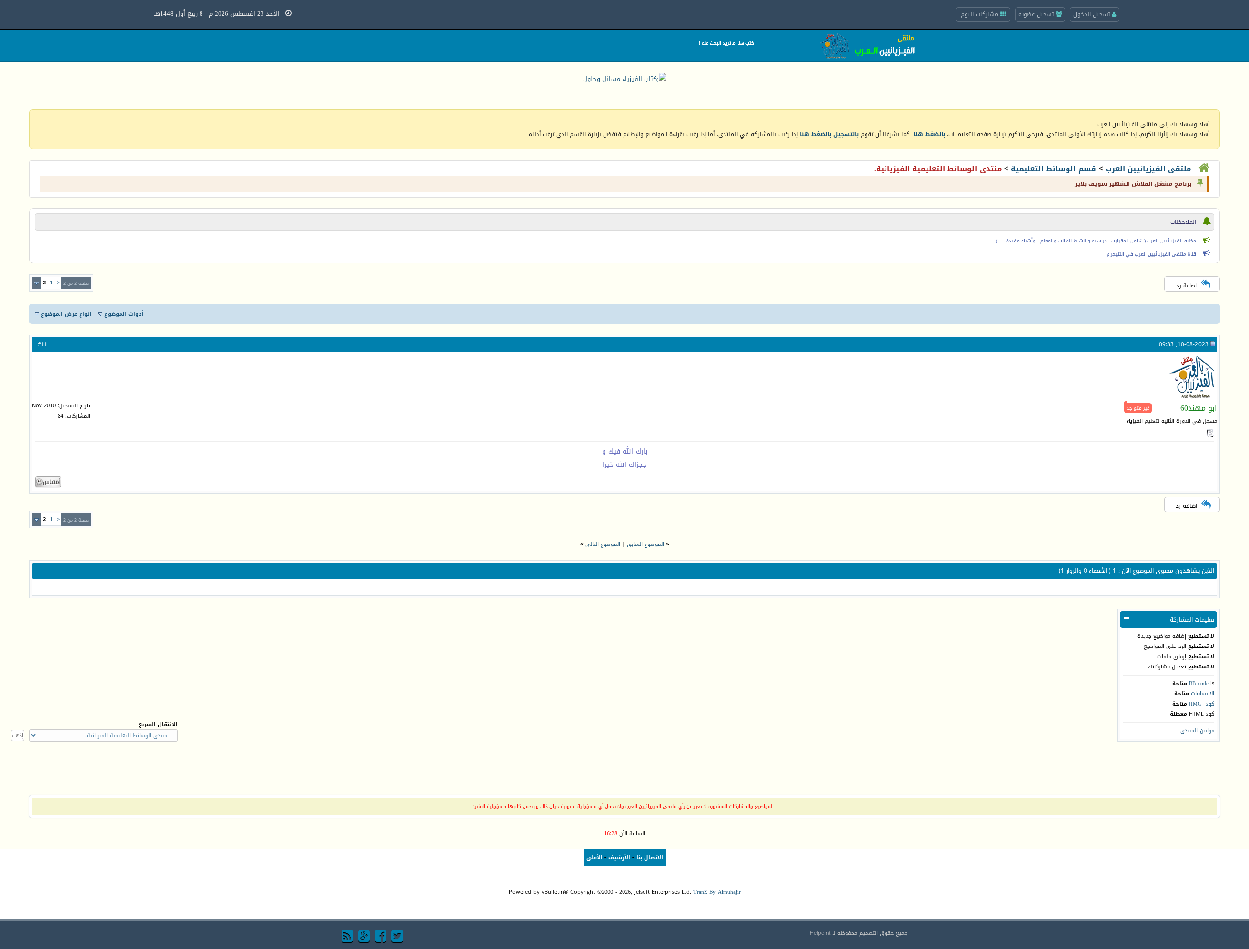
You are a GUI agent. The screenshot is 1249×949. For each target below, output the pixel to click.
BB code (1199, 683)
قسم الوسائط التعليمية (1053, 169)
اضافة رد (1186, 286)
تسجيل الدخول (1092, 14)
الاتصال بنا (649, 857)
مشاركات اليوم (980, 14)
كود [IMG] (1201, 704)
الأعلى (594, 857)
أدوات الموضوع (124, 314)
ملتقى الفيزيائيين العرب (1148, 169)
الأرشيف (619, 857)
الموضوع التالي (602, 544)
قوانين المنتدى (1197, 731)
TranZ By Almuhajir (717, 892)
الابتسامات (1202, 693)
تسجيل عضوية (1037, 14)
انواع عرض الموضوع (66, 314)
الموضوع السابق (645, 544)
